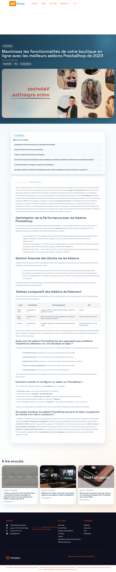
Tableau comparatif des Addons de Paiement (29, 155)
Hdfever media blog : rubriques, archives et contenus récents (60, 569)
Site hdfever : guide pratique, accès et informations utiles (22, 567)
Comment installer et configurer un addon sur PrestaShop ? (34, 165)
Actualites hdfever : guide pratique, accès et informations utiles (57, 567)
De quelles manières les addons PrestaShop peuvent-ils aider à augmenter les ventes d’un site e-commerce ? (51, 170)
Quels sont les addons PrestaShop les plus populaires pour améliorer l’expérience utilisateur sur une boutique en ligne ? (54, 159)
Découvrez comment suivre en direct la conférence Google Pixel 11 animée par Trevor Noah (95, 495)
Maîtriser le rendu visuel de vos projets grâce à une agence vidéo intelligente (58, 494)
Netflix (43, 3)
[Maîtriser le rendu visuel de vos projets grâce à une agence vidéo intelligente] (58, 476)
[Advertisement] (58, 21)
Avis (74, 3)
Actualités (34, 3)
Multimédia (64, 3)
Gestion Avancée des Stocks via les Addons (28, 149)
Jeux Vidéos (53, 3)
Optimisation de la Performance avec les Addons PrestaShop (34, 144)
